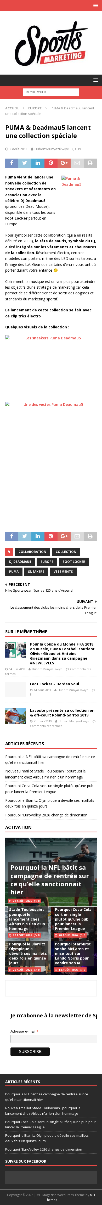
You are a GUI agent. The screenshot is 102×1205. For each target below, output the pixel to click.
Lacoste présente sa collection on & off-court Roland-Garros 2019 (62, 713)
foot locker (74, 561)
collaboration (32, 552)
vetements (63, 571)
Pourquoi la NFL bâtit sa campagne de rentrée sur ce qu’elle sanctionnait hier (49, 879)
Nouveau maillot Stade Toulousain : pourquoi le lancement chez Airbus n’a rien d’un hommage (27, 916)
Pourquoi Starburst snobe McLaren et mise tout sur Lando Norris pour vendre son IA (73, 953)
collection (66, 552)
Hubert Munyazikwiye (52, 149)
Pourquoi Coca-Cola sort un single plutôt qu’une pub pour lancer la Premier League (73, 919)
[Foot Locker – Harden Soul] (15, 689)
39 (79, 149)
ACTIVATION (18, 827)
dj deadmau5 (20, 561)
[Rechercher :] (51, 91)
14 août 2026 (68, 970)
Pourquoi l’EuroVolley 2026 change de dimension (46, 814)
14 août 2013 (42, 690)
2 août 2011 (18, 149)
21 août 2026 (22, 901)
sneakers (36, 571)
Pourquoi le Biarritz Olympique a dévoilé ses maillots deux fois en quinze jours (28, 953)
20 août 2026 (22, 935)
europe (47, 561)
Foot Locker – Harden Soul (54, 683)
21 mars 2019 (43, 721)
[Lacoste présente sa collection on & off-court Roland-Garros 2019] (15, 716)
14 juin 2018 (17, 669)
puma (14, 571)
